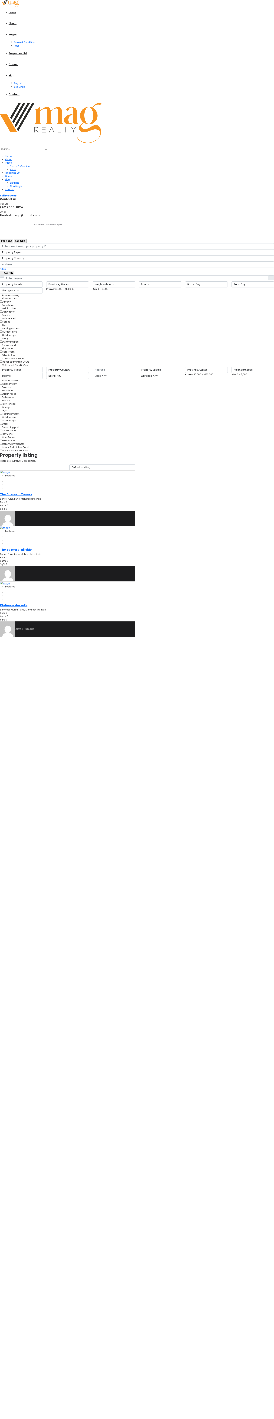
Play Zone (7, 348)
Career (13, 64)
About (12, 23)
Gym (4, 325)
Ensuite (6, 315)
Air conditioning (10, 295)
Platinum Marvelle (13, 605)
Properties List (18, 53)
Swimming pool (10, 341)
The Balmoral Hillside (16, 550)
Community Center (13, 358)
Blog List (18, 83)
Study (5, 338)
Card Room (8, 351)
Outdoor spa (9, 335)
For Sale (20, 241)
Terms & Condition (24, 42)
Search (8, 273)
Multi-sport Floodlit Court (16, 365)
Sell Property (8, 195)
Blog (11, 75)
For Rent (6, 241)
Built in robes (9, 308)
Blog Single (19, 86)
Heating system (11, 328)
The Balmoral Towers (16, 494)
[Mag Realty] (10, 3)
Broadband (8, 305)
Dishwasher (8, 311)
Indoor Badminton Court (15, 361)
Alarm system (9, 298)
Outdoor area (9, 331)
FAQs (16, 45)
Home (12, 12)
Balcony (6, 301)
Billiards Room (9, 355)
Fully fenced (9, 318)
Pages (13, 34)
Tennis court (9, 345)
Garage (6, 321)
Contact (14, 94)
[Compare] (6, 481)
